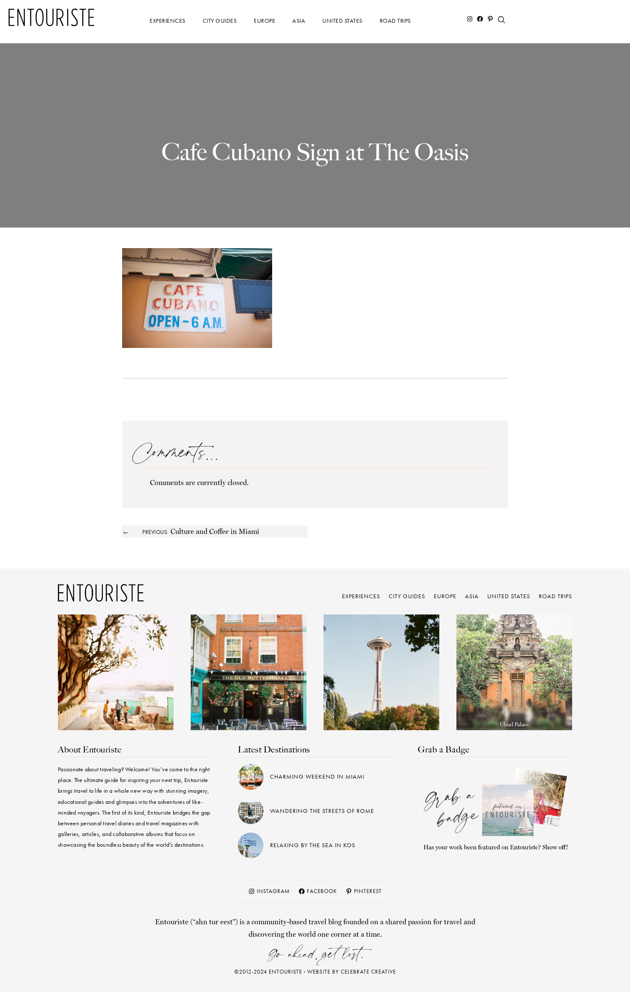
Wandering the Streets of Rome (322, 811)
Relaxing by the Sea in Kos (312, 845)
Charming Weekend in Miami (317, 776)
